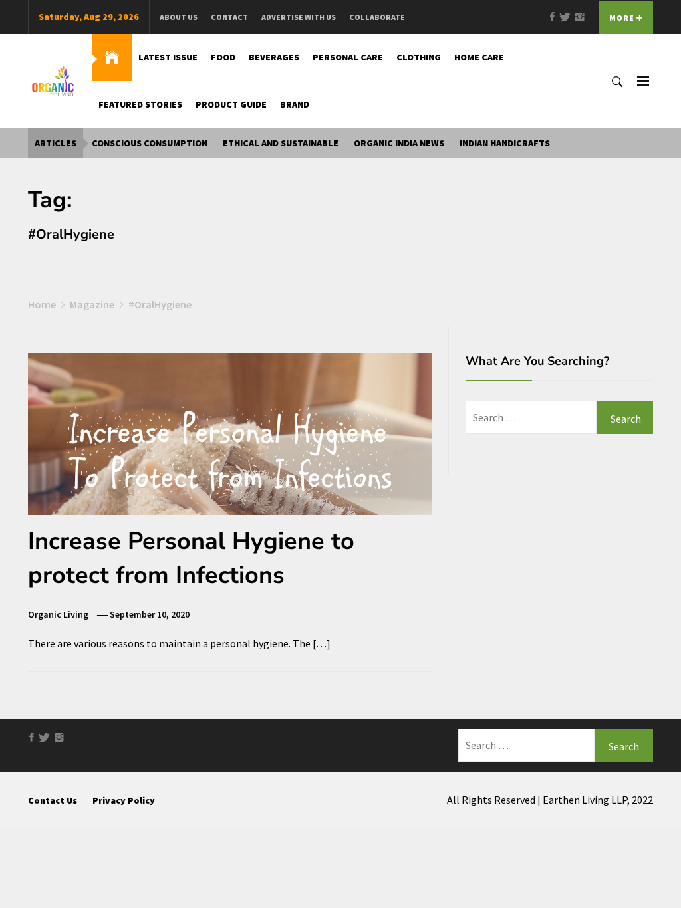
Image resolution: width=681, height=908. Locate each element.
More (622, 18)
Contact (229, 17)
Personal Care (348, 57)
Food (223, 57)
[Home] (112, 57)
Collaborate (377, 17)
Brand (294, 104)
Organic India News (399, 143)
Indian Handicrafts (505, 143)
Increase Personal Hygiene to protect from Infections (191, 558)
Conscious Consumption (149, 143)
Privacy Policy (123, 800)
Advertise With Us (298, 17)
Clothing (418, 57)
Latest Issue (168, 57)
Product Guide (231, 104)
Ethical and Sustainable (281, 143)
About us (179, 17)
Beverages (274, 57)
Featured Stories (140, 104)
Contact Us (52, 800)
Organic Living (58, 614)
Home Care (479, 57)
